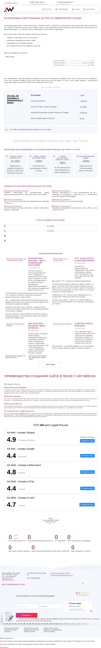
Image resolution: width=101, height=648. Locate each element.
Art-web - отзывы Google (21, 448)
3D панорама (36, 95)
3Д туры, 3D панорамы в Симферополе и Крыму (15, 99)
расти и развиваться (20, 413)
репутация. (31, 415)
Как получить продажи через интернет (36, 325)
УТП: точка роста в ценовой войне (84, 259)
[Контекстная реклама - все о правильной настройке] (16, 260)
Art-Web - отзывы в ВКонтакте (24, 465)
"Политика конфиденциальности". (61, 575)
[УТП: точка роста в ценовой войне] (63, 260)
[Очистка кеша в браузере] (62, 324)
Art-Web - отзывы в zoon (21, 497)
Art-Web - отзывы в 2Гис (20, 481)
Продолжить (4, 647)
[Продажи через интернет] (16, 325)
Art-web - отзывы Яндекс (21, 432)
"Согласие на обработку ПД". (60, 573)
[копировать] (19, 3)
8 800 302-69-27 (37, 2)
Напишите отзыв (87, 504)
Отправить (26, 615)
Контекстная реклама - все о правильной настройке (37, 261)
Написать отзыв (87, 441)
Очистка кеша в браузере (84, 324)
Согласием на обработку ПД (41, 620)
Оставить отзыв (87, 456)
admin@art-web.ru (10, 3)
